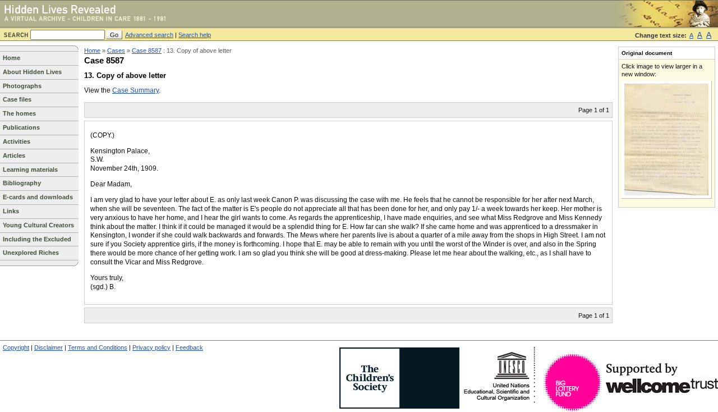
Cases (116, 50)
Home (11, 57)
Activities (16, 141)
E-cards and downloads (38, 197)
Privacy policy (151, 347)
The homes (19, 113)
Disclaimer (48, 347)
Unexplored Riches (31, 252)
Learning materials (30, 169)
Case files (17, 99)
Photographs (22, 86)
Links (11, 211)
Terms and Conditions (97, 347)
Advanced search (149, 34)
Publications (21, 127)
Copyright (16, 347)
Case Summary (135, 90)
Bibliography (22, 183)
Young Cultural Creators (38, 225)
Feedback (189, 347)
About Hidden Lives (32, 71)
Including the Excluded (37, 239)
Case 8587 (147, 50)
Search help (194, 34)
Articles (14, 155)
